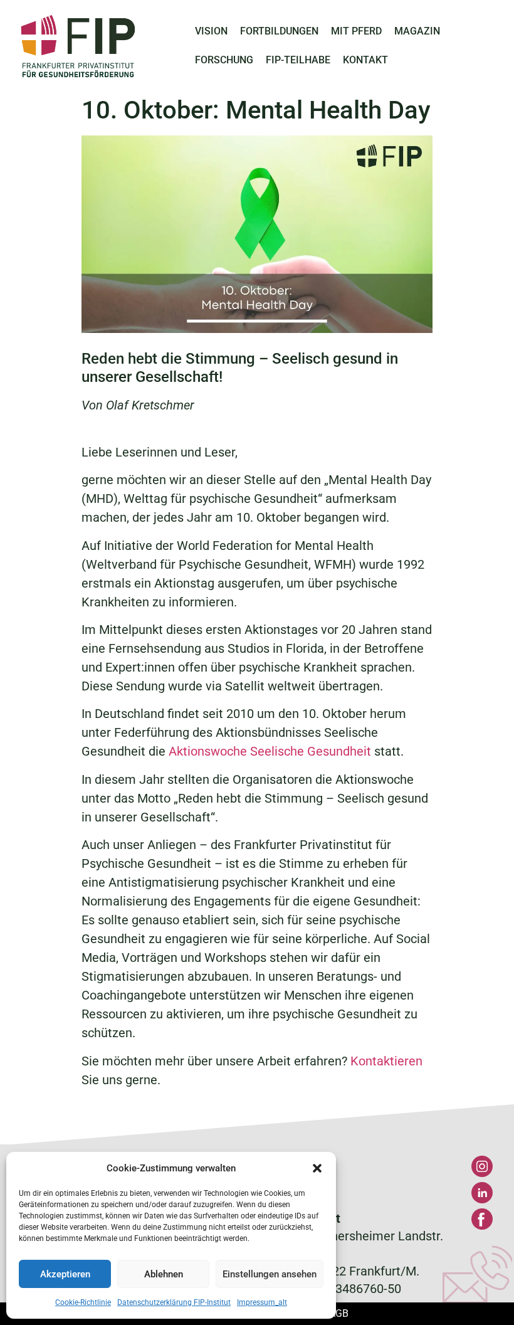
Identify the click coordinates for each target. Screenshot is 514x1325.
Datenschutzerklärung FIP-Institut (174, 1302)
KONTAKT (365, 60)
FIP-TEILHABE (298, 60)
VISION (211, 31)
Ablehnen (163, 1274)
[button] (317, 1168)
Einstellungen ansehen (270, 1274)
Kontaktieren (386, 1061)
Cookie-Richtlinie (83, 1302)
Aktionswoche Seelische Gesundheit (270, 751)
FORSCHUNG (224, 60)
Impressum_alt (262, 1302)
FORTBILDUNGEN (279, 31)
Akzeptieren (65, 1274)
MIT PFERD (356, 31)
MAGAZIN (417, 31)
